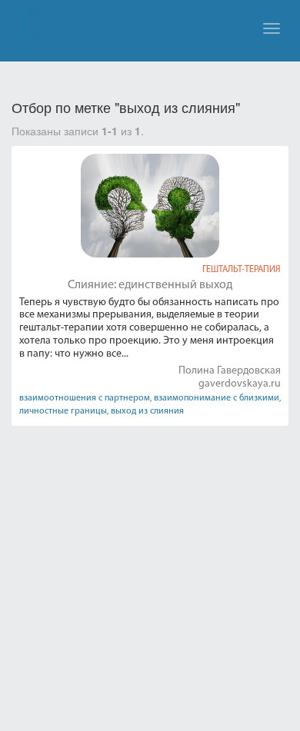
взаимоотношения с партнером (84, 398)
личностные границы (63, 411)
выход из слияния (147, 411)
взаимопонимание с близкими (216, 398)
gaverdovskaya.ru (239, 384)
